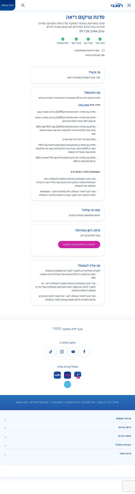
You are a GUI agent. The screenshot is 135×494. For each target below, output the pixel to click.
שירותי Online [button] (123, 418)
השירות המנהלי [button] (123, 445)
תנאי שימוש (22, 402)
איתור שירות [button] (124, 427)
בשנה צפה (83, 105)
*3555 (57, 329)
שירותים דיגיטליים (39, 402)
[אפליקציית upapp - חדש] (67, 375)
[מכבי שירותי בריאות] (117, 5)
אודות (116, 402)
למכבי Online (8, 5)
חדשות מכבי (57, 402)
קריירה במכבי (103, 402)
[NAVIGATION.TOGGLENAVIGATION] (131, 5)
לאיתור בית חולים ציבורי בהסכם (79, 244)
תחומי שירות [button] (124, 436)
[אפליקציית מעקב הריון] (77, 375)
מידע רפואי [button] (125, 453)
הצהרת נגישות (73, 402)
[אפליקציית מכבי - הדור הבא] (57, 375)
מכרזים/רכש (88, 402)
